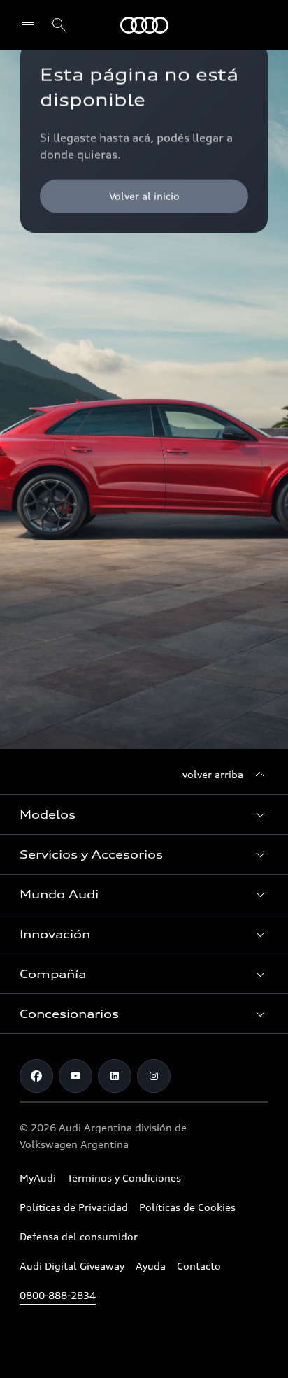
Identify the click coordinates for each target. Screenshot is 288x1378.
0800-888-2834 (58, 1295)
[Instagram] (154, 1076)
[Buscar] (59, 25)
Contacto (199, 1266)
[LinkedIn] (114, 1076)
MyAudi (38, 1178)
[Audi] (144, 25)
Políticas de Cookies (187, 1207)
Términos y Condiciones (124, 1178)
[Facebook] (36, 1076)
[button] (144, 814)
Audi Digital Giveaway (72, 1266)
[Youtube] (75, 1076)
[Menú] (31, 25)
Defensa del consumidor (79, 1236)
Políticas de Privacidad (74, 1207)
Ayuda (151, 1266)
